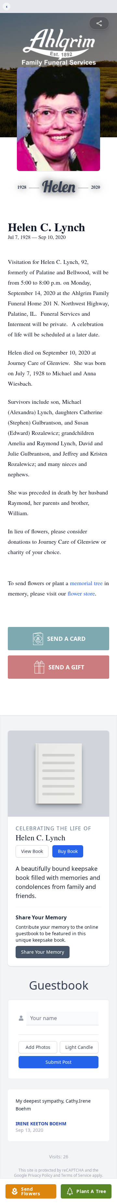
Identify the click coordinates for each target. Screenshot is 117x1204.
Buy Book (68, 851)
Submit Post (59, 1062)
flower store (81, 593)
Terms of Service (76, 1175)
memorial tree (86, 583)
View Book (32, 851)
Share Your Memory (42, 952)
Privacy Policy (40, 1175)
